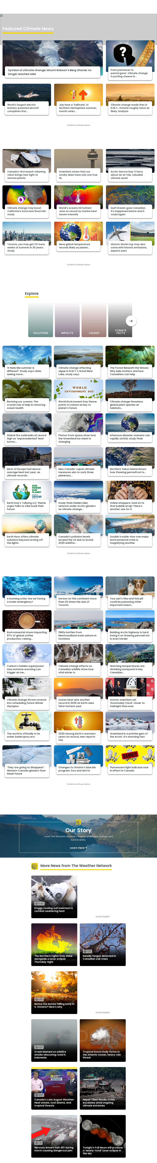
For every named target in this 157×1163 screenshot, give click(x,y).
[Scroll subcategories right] (131, 321)
